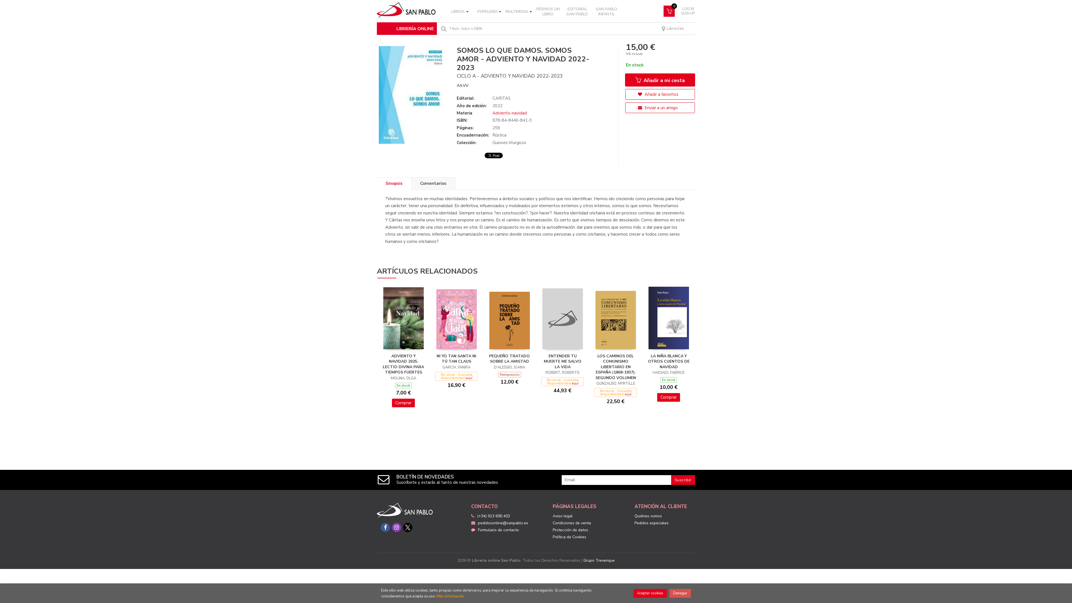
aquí (468, 378)
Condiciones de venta (572, 523)
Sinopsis (394, 183)
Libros (458, 11)
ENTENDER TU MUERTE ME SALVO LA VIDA (563, 361)
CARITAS (501, 98)
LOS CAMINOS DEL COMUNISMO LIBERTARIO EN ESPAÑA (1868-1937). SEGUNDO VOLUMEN (615, 367)
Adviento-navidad (509, 113)
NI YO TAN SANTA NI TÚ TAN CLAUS (456, 358)
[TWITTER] (407, 527)
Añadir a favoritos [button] (660, 94)
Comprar (403, 403)
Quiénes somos (648, 516)
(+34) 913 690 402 (493, 516)
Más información (450, 596)
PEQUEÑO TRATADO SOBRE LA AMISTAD (509, 358)
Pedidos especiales (652, 523)
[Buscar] (443, 28)
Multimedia (517, 11)
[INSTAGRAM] (396, 527)
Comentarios (433, 183)
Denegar (680, 593)
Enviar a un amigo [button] (660, 108)
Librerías (675, 28)
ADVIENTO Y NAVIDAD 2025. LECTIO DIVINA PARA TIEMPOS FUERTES (403, 364)
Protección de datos (570, 530)
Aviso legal (563, 516)
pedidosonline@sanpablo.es (503, 523)
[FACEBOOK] (385, 527)
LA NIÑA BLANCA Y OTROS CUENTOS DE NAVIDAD (669, 361)
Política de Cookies (569, 537)
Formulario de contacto (498, 530)
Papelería (487, 11)
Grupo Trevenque (599, 560)
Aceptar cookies (650, 593)
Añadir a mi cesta (663, 80)
